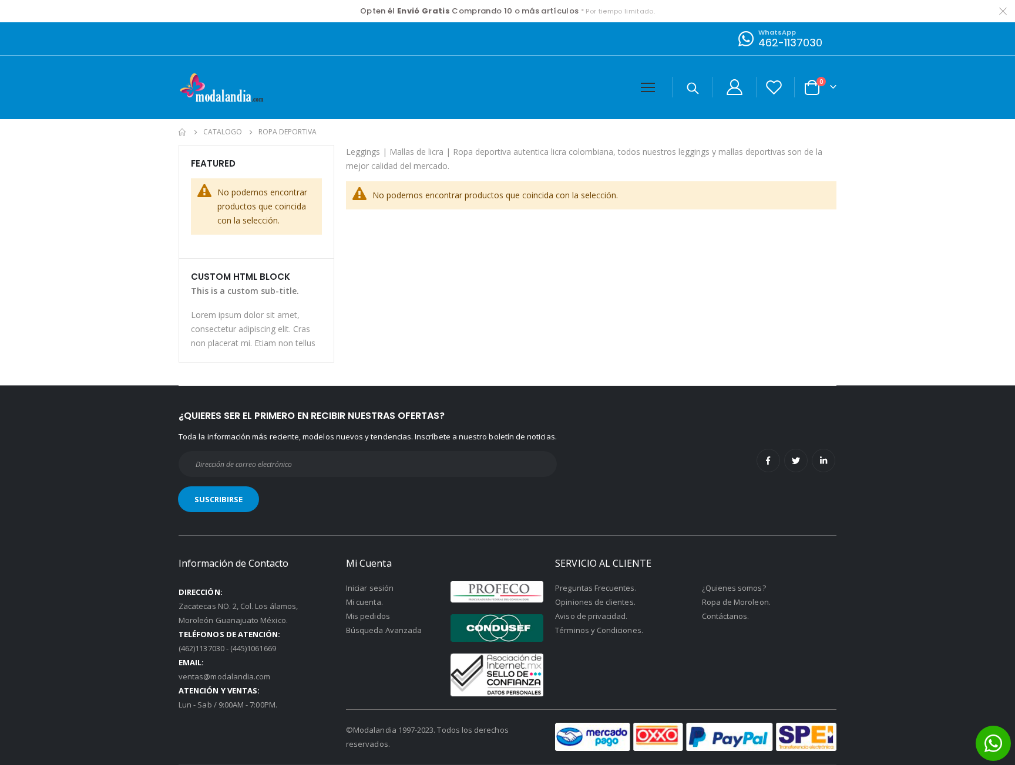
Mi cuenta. (364, 602)
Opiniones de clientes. (595, 602)
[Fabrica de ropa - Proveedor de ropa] (223, 87)
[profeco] (497, 591)
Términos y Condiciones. (599, 630)
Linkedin (823, 460)
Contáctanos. (726, 616)
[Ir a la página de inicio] (183, 132)
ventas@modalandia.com (224, 676)
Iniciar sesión (370, 588)
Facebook (768, 460)
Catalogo (222, 132)
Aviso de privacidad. (591, 616)
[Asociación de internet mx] (497, 675)
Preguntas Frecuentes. (595, 588)
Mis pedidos (368, 616)
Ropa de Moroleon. (736, 602)
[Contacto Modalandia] (745, 38)
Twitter (796, 460)
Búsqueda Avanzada (384, 630)
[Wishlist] (774, 87)
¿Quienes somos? (734, 588)
